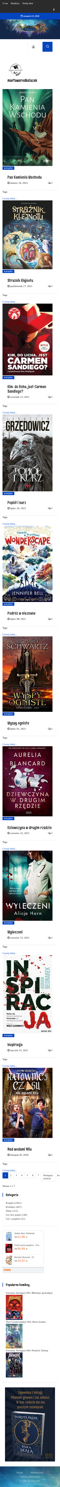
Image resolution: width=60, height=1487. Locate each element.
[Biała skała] (30, 1424)
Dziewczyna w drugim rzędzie (30, 827)
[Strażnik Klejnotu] (27, 234)
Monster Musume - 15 (24, 1257)
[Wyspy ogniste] (27, 673)
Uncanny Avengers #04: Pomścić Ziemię (27, 1350)
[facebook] (53, 10)
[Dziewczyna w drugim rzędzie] (27, 781)
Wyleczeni (15, 931)
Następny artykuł (48, 1177)
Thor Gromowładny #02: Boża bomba (26, 1322)
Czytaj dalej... (9, 198)
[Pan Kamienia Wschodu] (27, 127)
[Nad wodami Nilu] (27, 1102)
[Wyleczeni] (27, 885)
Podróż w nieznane (22, 613)
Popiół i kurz (17, 502)
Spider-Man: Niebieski (24, 1233)
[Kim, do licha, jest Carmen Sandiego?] (27, 339)
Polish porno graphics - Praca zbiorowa (28, 1245)
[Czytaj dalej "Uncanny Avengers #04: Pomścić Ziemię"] (14, 1365)
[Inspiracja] (27, 994)
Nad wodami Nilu (20, 1149)
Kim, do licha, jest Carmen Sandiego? (27, 389)
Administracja (36, 1472)
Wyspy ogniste (18, 722)
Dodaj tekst (27, 3)
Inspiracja (15, 1044)
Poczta (20, 1472)
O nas (5, 3)
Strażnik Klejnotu (20, 280)
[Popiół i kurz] (27, 452)
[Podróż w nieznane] (27, 563)
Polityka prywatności (30, 1476)
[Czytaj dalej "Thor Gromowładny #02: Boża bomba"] (14, 1336)
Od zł (20, 1236)
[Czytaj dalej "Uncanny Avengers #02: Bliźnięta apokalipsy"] (14, 1307)
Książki (8, 168)
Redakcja (15, 3)
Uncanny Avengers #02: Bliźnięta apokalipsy (29, 1293)
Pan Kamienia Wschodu (25, 177)
